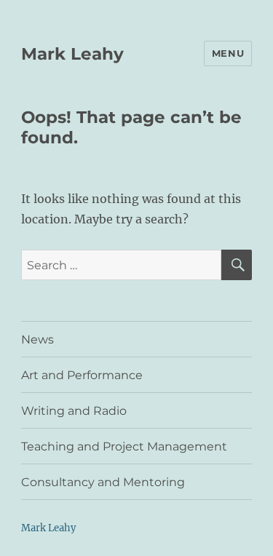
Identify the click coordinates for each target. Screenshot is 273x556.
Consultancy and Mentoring (103, 482)
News (37, 339)
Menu (228, 53)
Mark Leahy (72, 54)
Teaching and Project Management (124, 446)
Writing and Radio (74, 411)
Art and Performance (82, 375)
